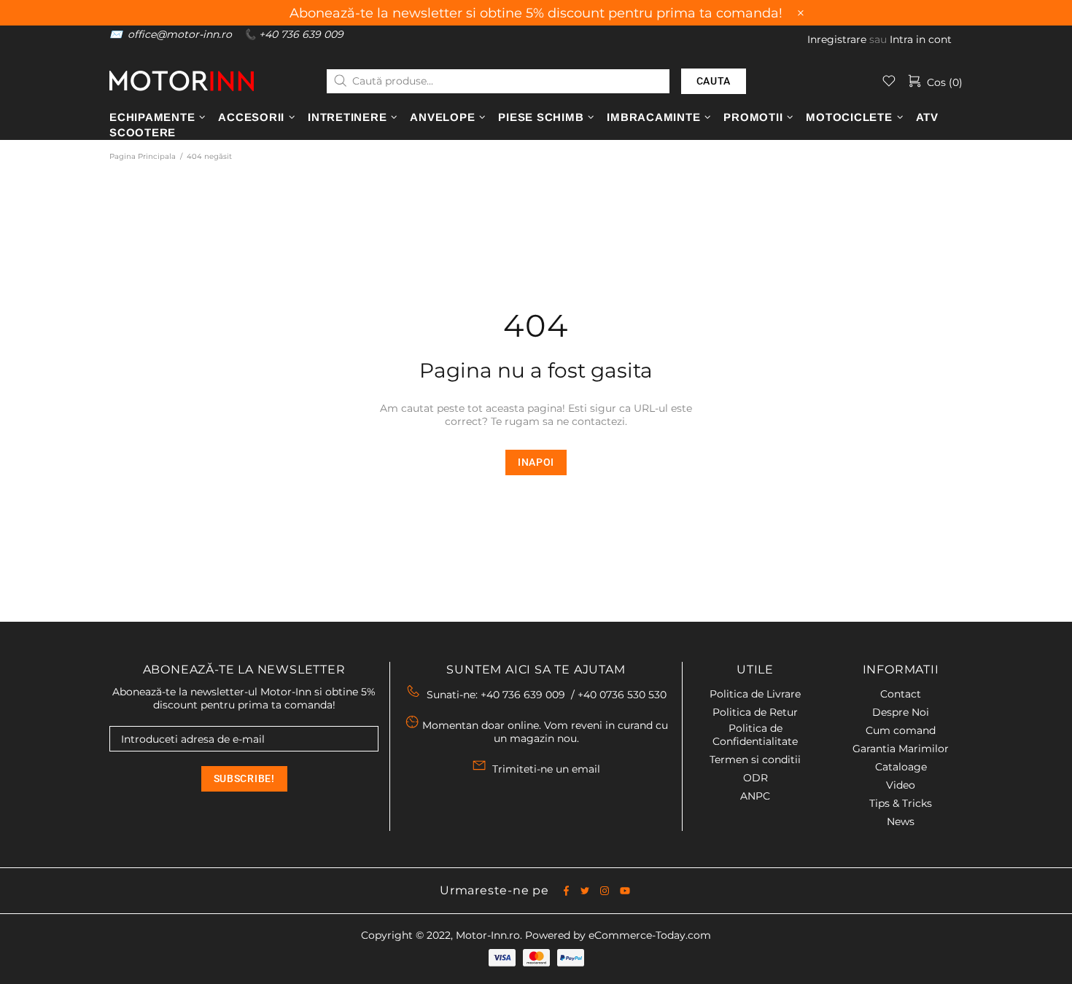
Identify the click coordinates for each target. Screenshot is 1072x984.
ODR (755, 777)
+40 (622, 694)
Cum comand (901, 730)
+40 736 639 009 (301, 34)
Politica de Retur (755, 712)
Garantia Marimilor (900, 748)
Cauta (713, 81)
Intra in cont (921, 39)
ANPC (755, 796)
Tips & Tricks (900, 803)
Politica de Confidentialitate (755, 735)
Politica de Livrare (755, 693)
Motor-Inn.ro (488, 935)
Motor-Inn (181, 80)
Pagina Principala (142, 156)
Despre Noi (900, 712)
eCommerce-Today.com (650, 935)
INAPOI (536, 462)
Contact (900, 693)
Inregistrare (836, 39)
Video (900, 785)
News (900, 821)
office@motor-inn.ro (180, 34)
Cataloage (901, 766)
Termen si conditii (755, 759)
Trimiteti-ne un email (546, 769)
